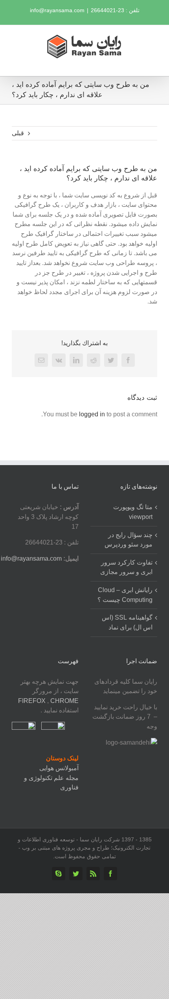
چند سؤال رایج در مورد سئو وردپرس (128, 540)
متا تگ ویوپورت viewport (132, 512)
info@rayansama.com (57, 10)
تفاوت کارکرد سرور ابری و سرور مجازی (126, 567)
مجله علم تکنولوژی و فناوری (51, 783)
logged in (92, 414)
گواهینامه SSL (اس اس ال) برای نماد (127, 622)
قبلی (18, 133)
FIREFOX (32, 700)
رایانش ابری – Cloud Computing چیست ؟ (124, 595)
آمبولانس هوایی (59, 768)
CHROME (64, 700)
